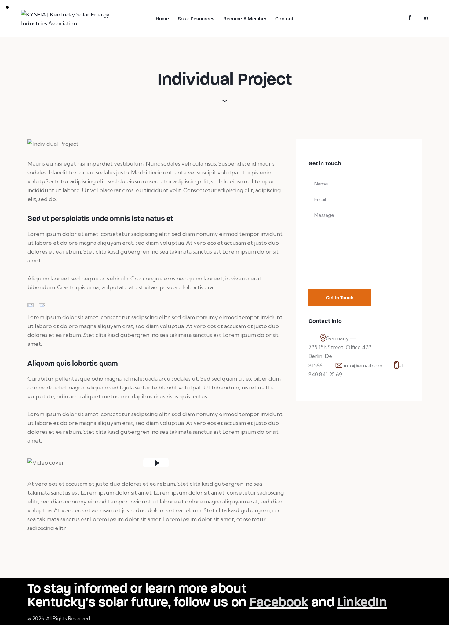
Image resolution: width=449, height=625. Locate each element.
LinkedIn (362, 602)
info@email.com (363, 365)
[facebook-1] (409, 17)
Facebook (278, 602)
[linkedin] (425, 17)
